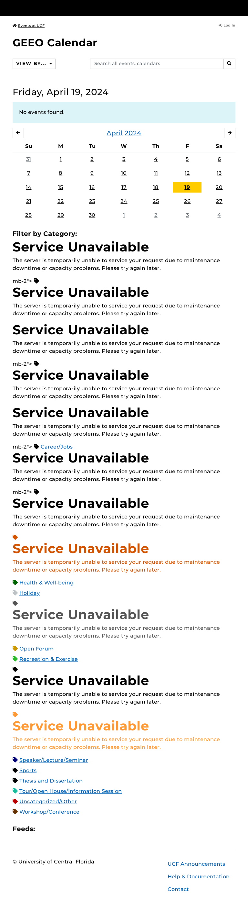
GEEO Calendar (55, 42)
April (115, 133)
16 (92, 187)
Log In (229, 25)
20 (219, 187)
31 (28, 159)
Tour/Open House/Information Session (70, 791)
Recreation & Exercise (48, 659)
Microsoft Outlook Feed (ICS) (54, 829)
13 (219, 173)
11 (156, 173)
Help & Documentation (199, 876)
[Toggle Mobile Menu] (234, 7)
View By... (32, 63)
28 (28, 215)
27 (219, 201)
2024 (133, 133)
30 (92, 215)
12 (187, 173)
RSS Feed (65, 829)
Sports (27, 770)
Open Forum (36, 649)
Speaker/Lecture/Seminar (53, 760)
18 (156, 187)
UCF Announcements (196, 864)
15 (60, 187)
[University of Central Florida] (55, 8)
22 (60, 201)
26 (187, 201)
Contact (178, 889)
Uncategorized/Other (48, 801)
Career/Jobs (57, 447)
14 (28, 187)
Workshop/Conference (49, 812)
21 (28, 201)
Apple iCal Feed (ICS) (43, 829)
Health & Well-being (46, 583)
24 (123, 201)
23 (92, 201)
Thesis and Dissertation (51, 781)
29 (60, 215)
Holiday (29, 593)
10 (124, 173)
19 (187, 187)
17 (124, 187)
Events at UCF (31, 25)
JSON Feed (87, 829)
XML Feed (76, 829)
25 (156, 201)
